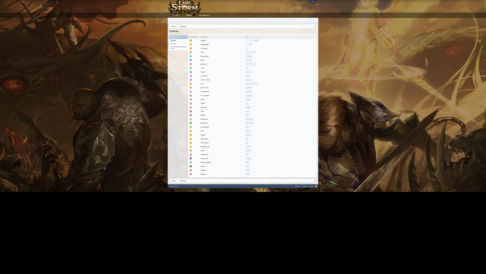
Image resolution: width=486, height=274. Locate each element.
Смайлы (173, 40)
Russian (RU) (173, 186)
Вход (313, 1)
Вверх (311, 186)
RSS (316, 186)
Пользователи (204, 15)
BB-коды (173, 43)
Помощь (297, 186)
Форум (188, 15)
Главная (176, 15)
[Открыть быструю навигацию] (315, 26)
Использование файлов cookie (178, 47)
